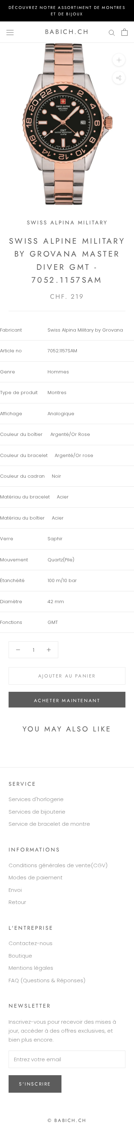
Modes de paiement (36, 877)
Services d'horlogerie (36, 799)
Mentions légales (31, 968)
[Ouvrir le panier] (124, 32)
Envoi (15, 890)
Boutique (20, 955)
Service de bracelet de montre (49, 824)
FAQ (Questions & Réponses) (47, 980)
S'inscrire (35, 1084)
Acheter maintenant (67, 700)
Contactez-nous (31, 943)
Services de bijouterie (37, 811)
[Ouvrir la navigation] (10, 32)
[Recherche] (112, 32)
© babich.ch (67, 1120)
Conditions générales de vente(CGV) (58, 865)
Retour (17, 902)
